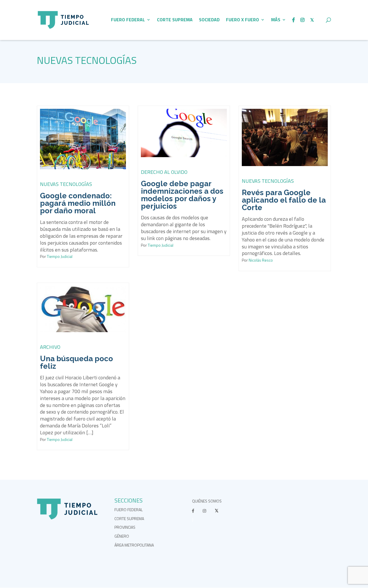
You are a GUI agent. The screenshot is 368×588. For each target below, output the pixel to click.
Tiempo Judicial (59, 256)
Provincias (124, 527)
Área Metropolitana (134, 545)
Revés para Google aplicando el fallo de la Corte (284, 200)
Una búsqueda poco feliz (76, 362)
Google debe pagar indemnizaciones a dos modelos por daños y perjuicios (182, 194)
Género (121, 536)
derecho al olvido (164, 172)
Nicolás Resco (260, 260)
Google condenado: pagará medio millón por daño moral (78, 203)
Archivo (50, 347)
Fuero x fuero (242, 20)
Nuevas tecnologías (87, 60)
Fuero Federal (128, 20)
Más (275, 20)
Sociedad (209, 20)
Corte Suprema (175, 20)
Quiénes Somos (207, 501)
